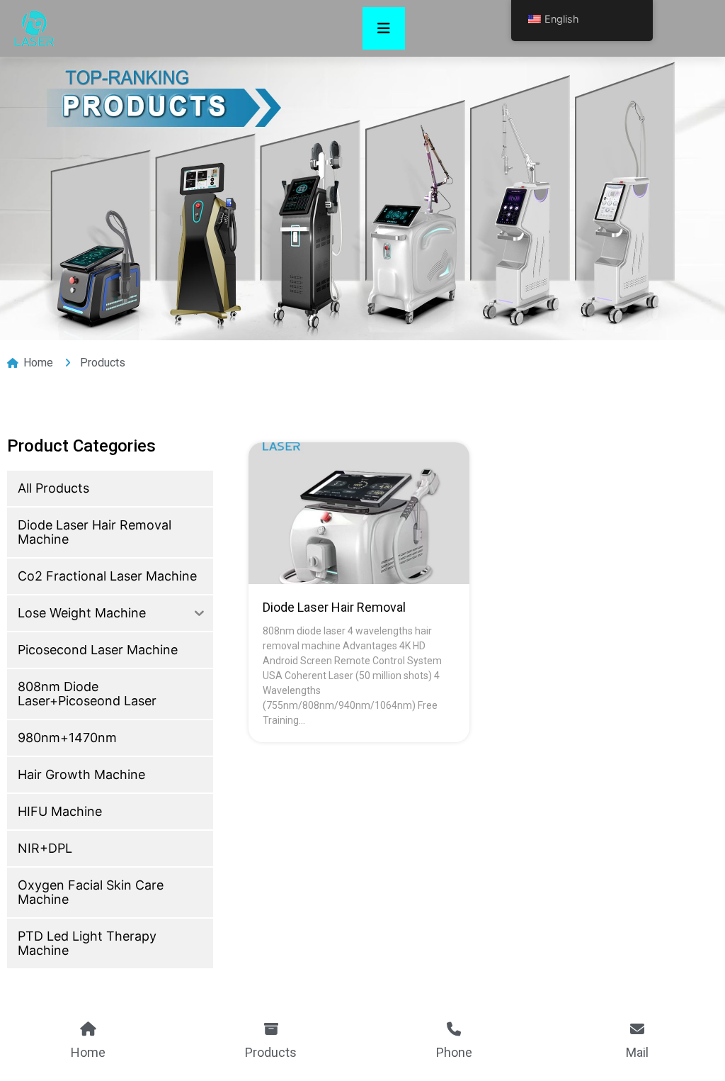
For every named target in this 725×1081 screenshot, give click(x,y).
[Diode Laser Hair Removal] (359, 513)
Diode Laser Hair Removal (334, 607)
